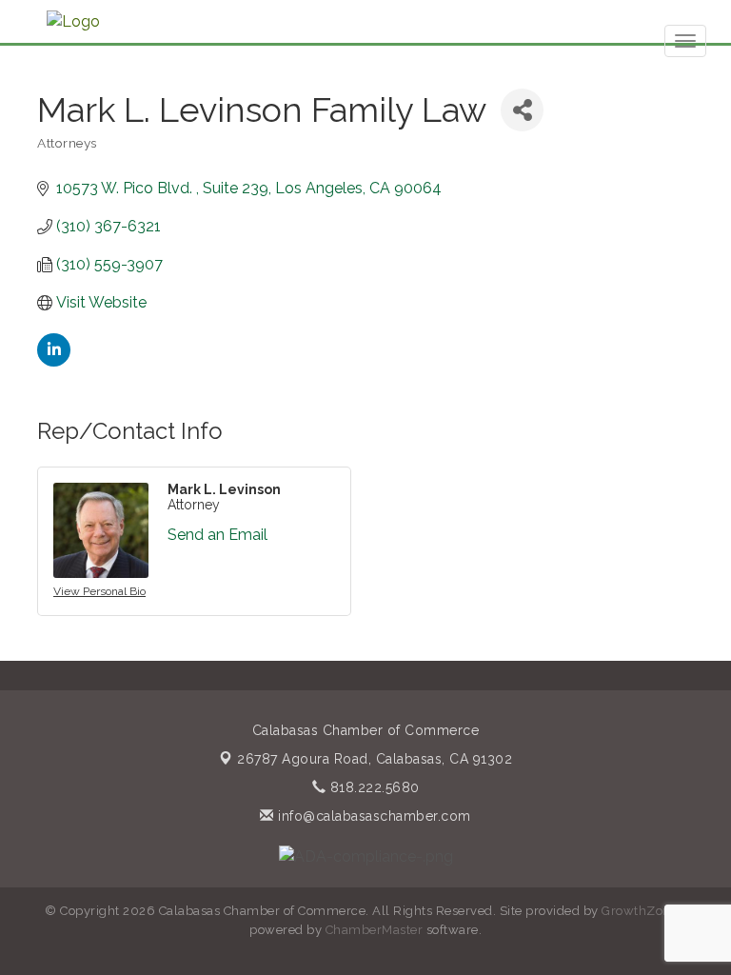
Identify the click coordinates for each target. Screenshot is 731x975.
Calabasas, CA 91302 (374, 758)
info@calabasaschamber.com (372, 816)
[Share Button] (522, 110)
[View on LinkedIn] (53, 361)
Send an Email (217, 535)
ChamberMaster (375, 930)
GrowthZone (640, 911)
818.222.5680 (373, 787)
